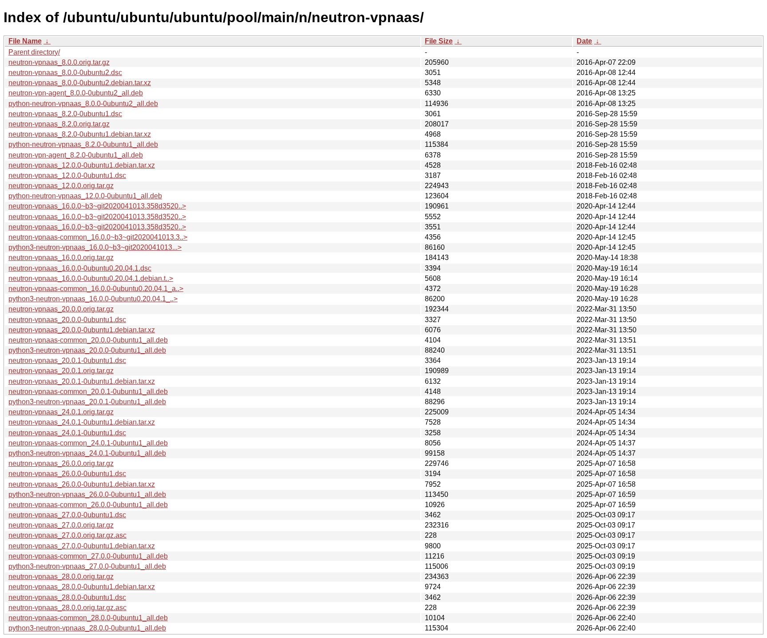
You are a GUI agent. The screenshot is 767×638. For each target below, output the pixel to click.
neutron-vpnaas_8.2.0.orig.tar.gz (59, 124)
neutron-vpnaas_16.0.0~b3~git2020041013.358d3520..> (97, 206)
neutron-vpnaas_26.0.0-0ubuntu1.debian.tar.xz (81, 484)
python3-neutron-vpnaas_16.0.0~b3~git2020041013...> (95, 247)
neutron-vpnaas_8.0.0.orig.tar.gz (59, 62)
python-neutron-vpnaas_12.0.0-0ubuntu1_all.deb (85, 196)
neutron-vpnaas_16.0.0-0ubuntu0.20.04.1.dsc (79, 268)
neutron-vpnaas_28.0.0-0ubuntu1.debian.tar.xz (81, 587)
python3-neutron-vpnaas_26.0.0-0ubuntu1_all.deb (87, 494)
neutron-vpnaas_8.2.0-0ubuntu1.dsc (65, 114)
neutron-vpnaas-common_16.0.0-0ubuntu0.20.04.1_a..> (95, 288)
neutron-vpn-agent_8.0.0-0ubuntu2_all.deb (75, 93)
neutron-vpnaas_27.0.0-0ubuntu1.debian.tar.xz (81, 546)
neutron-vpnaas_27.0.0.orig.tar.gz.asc (67, 535)
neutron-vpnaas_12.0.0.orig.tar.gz (61, 185)
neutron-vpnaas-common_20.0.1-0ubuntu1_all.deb (88, 391)
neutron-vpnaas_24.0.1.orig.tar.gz (61, 412)
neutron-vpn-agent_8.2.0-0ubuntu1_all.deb (75, 155)
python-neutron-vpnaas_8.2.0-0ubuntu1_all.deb (83, 144)
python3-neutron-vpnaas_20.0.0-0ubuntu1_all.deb (87, 350)
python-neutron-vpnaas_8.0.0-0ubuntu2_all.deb (83, 103)
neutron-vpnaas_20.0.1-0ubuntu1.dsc (67, 360)
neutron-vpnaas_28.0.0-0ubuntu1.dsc (67, 597)
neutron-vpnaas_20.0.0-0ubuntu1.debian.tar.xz (81, 330)
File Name (25, 41)
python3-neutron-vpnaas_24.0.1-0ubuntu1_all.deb (87, 453)
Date (584, 41)
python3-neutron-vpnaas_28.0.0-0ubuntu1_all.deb (87, 628)
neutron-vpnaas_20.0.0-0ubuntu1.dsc (67, 319)
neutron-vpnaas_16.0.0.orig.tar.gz (61, 257)
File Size (439, 41)
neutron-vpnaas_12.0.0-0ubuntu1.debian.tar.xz (81, 165)
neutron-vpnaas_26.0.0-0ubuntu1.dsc (67, 473)
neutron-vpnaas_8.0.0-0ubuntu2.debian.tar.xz (79, 83)
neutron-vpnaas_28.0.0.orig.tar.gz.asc (67, 607)
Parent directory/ (34, 52)
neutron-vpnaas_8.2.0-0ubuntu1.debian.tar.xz (79, 134)
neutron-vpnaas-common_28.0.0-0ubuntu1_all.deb (88, 618)
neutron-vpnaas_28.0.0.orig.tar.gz (61, 576)
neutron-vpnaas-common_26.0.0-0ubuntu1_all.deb (88, 504)
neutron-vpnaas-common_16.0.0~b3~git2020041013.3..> (97, 237)
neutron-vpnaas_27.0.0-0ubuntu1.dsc (67, 515)
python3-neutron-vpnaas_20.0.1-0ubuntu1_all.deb (87, 402)
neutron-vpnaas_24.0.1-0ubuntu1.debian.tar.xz (81, 422)
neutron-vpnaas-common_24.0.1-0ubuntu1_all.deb (88, 443)
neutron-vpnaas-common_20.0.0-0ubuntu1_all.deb (88, 340)
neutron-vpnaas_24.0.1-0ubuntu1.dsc (67, 433)
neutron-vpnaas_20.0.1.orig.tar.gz (61, 370)
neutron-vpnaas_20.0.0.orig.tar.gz (61, 309)
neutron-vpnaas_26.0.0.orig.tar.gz (61, 463)
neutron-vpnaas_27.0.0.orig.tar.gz (61, 525)
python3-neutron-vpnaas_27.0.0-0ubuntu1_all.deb (87, 566)
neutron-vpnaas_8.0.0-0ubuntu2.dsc (65, 72)
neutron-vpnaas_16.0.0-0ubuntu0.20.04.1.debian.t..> (90, 278)
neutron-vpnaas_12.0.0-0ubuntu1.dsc (67, 175)
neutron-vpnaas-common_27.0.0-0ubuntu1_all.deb (88, 556)
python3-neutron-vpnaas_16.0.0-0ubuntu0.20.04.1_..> (93, 299)
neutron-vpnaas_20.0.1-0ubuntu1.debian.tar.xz (81, 381)
